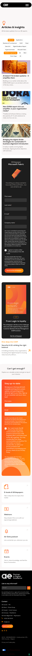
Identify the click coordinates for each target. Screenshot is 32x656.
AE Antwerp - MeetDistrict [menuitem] (9, 613)
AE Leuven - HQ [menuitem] (6, 604)
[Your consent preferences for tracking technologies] (29, 654)
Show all (11, 40)
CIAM (21, 43)
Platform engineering (10, 53)
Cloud (26, 43)
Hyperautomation (10, 49)
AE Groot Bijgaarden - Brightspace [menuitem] (11, 615)
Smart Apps (13, 56)
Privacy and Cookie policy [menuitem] (8, 642)
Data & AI (7, 46)
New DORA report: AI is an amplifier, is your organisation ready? (15, 109)
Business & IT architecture (10, 43)
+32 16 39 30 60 (8, 618)
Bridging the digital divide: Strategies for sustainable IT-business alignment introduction (15, 142)
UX (20, 56)
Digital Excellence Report (19, 46)
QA (20, 53)
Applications (19, 40)
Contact (4, 601)
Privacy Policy (22, 595)
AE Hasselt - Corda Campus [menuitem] (9, 610)
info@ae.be (7, 622)
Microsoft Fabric (22, 49)
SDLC (25, 53)
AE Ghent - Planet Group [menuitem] (8, 607)
